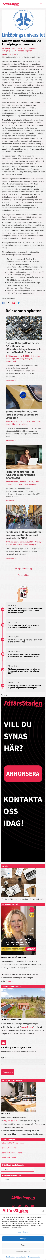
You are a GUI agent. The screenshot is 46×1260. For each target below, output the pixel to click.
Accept (23, 1239)
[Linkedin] (19, 303)
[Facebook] (3, 303)
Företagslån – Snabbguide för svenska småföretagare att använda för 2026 (23, 535)
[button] (42, 1211)
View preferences (23, 1251)
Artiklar (37, 482)
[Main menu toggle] (40, 4)
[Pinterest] (14, 303)
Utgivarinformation (34, 1257)
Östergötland (11, 361)
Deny (23, 1245)
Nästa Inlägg (23, 575)
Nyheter (24, 424)
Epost (4, 1057)
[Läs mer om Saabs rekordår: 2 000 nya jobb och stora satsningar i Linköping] (24, 396)
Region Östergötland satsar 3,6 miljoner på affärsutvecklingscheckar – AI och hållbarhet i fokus (24, 348)
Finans (25, 484)
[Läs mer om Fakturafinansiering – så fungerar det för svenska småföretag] (24, 457)
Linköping (6, 51)
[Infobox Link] (23, 885)
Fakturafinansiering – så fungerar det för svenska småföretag (20, 474)
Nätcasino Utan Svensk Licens (12, 1143)
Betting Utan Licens (8, 1148)
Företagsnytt (10, 359)
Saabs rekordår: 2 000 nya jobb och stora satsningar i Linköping (22, 414)
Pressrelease (19, 51)
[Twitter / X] (8, 303)
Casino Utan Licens (8, 1158)
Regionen (28, 51)
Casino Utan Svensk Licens (11, 1153)
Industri (8, 424)
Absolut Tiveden (27, 1027)
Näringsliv (28, 359)
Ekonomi (9, 484)
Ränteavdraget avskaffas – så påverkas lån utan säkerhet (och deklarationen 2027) (24, 671)
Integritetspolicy (21, 1257)
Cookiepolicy (10, 1257)
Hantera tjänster (22, 1232)
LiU (12, 51)
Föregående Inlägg (23, 568)
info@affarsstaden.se (11, 1121)
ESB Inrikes (33, 48)
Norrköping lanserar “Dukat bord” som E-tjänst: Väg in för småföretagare (24, 686)
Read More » (11, 380)
